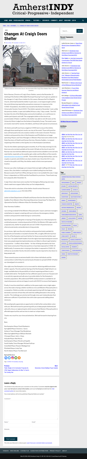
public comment (66, 232)
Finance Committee (67, 204)
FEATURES (36, 20)
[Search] (83, 20)
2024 (63, 143)
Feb (69, 134)
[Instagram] (12, 357)
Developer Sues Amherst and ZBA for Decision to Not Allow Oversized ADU (71, 53)
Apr (74, 134)
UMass (63, 254)
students (74, 246)
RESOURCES (45, 20)
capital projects (73, 186)
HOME (6, 20)
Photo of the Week (67, 221)
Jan (66, 134)
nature (80, 218)
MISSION (6, 451)
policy (63, 229)
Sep (65, 141)
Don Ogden (65, 58)
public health (77, 232)
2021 (63, 156)
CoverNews (54, 456)
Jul (81, 134)
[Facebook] (5, 357)
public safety (65, 236)
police (75, 225)
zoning (64, 257)
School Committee (75, 239)
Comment (7, 398)
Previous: (16, 369)
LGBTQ (80, 214)
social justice (65, 246)
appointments (66, 182)
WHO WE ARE (14, 451)
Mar (71, 134)
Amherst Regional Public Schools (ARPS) (71, 178)
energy (64, 200)
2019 (63, 165)
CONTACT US (24, 451)
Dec (73, 141)
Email (34, 422)
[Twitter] (9, 357)
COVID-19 (10, 361)
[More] (19, 357)
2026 (63, 134)
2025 (63, 138)
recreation (65, 239)
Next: (46, 367)
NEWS (10, 20)
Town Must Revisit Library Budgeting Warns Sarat (72, 45)
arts (73, 182)
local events (72, 218)
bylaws (64, 186)
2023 (63, 147)
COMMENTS (54, 20)
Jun (79, 134)
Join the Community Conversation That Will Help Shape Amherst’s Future (72, 60)
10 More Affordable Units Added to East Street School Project (72, 98)
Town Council (66, 250)
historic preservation (68, 207)
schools (64, 243)
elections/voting (76, 196)
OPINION (27, 20)
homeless (15, 361)
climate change (66, 189)
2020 (63, 160)
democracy (65, 193)
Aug (63, 136)
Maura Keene (9, 42)
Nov (70, 141)
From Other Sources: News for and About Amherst (70, 90)
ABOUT (61, 20)
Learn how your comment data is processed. (39, 443)
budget (79, 182)
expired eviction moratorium (13, 156)
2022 (63, 152)
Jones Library (72, 211)
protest (70, 229)
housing (21, 361)
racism (73, 236)
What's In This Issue (72, 254)
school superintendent (75, 243)
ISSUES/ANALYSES (19, 20)
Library (64, 218)
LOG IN (74, 20)
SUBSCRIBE (67, 20)
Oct (68, 141)
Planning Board (66, 225)
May (76, 134)
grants (77, 204)
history (79, 207)
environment (72, 200)
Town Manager (76, 250)
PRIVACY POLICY (55, 451)
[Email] (15, 357)
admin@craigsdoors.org (12, 191)
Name (6, 422)
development (74, 193)
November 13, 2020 (18, 42)
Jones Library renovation (69, 214)
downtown (65, 196)
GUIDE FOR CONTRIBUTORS (39, 451)
